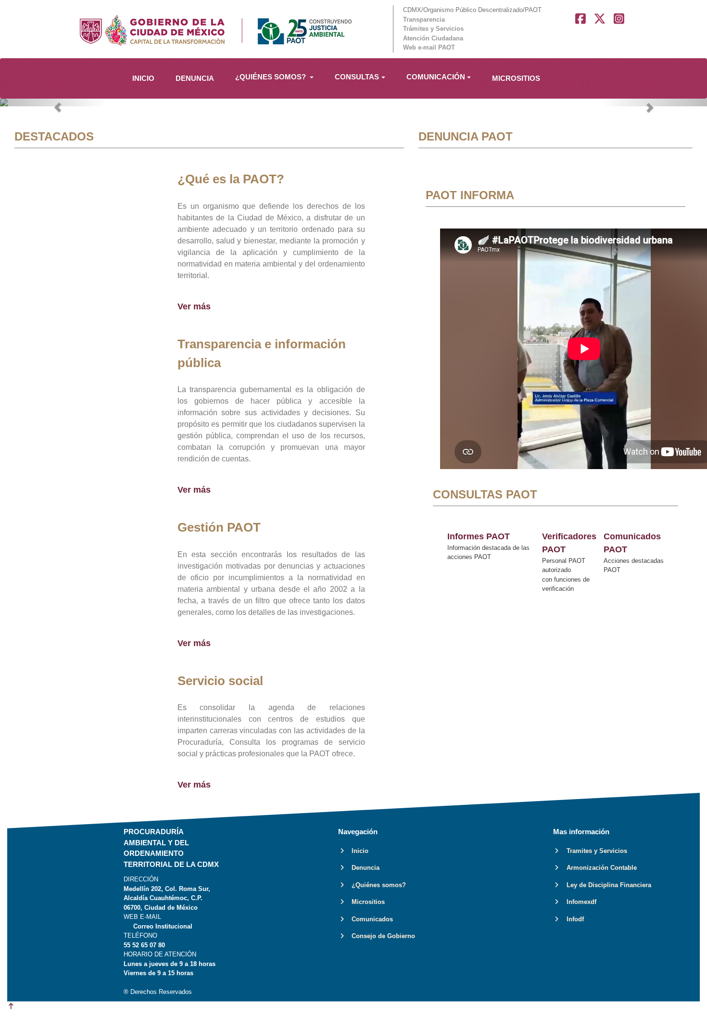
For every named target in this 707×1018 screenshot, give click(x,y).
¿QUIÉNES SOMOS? (271, 77)
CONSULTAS (357, 77)
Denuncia (362, 867)
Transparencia (424, 19)
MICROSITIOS (516, 78)
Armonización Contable (599, 867)
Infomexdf (578, 901)
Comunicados (369, 919)
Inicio (357, 850)
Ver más (194, 306)
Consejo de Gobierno (380, 936)
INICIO (143, 78)
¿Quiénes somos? (376, 885)
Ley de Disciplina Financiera (606, 885)
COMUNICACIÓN (435, 77)
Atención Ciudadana (433, 38)
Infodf (572, 919)
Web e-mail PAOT (429, 47)
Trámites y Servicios (433, 28)
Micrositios (365, 901)
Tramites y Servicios (594, 850)
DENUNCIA (195, 78)
